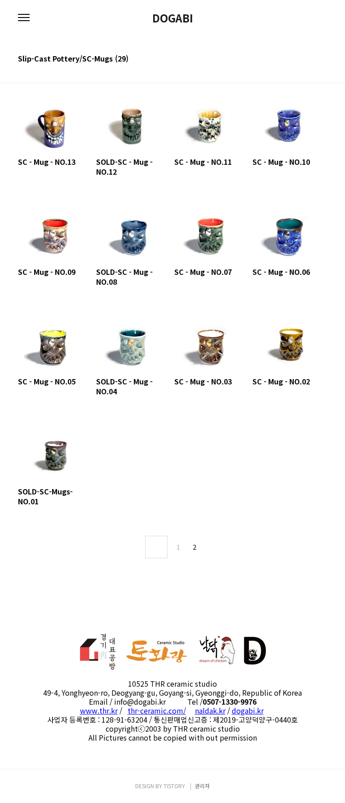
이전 (156, 547)
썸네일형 (309, 59)
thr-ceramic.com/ (157, 710)
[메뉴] (24, 18)
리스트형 (321, 59)
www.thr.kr (99, 710)
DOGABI (172, 18)
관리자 (202, 786)
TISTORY (174, 786)
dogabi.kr (248, 710)
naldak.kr (210, 710)
